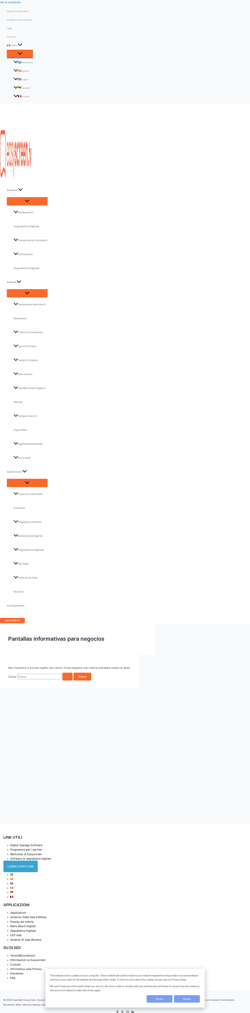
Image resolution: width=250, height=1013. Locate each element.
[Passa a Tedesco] (11, 892)
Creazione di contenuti (32, 240)
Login (9, 28)
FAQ (12, 978)
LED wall (23, 564)
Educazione (25, 374)
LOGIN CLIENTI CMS (20, 866)
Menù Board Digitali (30, 536)
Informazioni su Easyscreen (27, 960)
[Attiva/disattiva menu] (20, 54)
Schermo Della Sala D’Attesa (28, 501)
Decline (187, 999)
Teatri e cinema (28, 360)
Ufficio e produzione (30, 332)
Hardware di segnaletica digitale (26, 219)
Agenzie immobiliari (30, 444)
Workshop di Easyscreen (26, 854)
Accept (159, 999)
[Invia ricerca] (67, 676)
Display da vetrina (29, 522)
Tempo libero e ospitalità (25, 423)
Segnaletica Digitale (31, 550)
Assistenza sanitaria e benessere (30, 311)
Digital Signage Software (26, 845)
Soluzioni (12, 190)
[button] (20, 45)
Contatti (11, 36)
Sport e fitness (27, 346)
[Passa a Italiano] (11, 888)
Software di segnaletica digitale (26, 261)
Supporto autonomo (17, 11)
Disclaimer (17, 973)
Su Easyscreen (15, 605)
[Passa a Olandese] (11, 874)
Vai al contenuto (10, 2)
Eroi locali (24, 458)
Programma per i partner (19, 19)
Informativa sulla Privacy (26, 969)
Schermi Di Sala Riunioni (25, 584)
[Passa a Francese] (11, 897)
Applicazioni (14, 472)
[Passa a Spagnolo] (11, 879)
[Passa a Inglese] (11, 883)
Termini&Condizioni (22, 955)
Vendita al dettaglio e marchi (29, 395)
